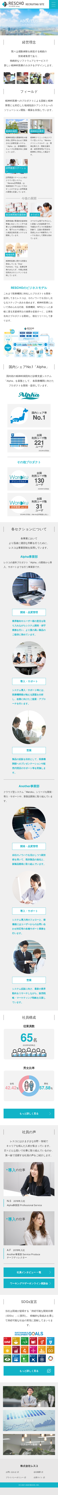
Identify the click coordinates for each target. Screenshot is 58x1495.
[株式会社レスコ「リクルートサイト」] (23, 4)
